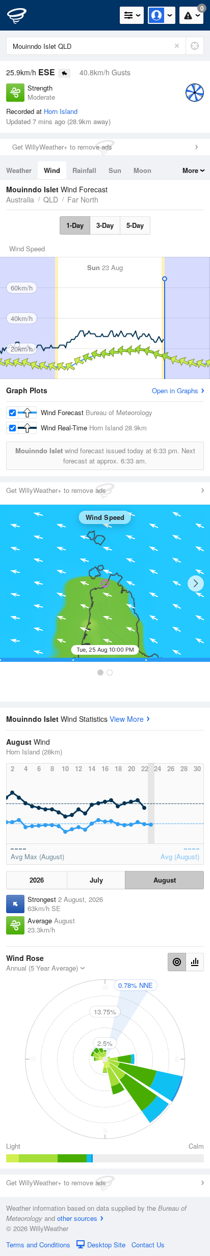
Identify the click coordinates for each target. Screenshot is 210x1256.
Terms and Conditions (38, 1244)
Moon (142, 170)
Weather (19, 170)
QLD (50, 199)
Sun (115, 170)
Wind (52, 170)
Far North (82, 199)
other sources (77, 1218)
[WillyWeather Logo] (23, 15)
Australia (20, 199)
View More (127, 719)
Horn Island (60, 111)
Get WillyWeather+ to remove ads (62, 147)
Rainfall (84, 170)
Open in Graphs (175, 390)
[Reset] (177, 46)
